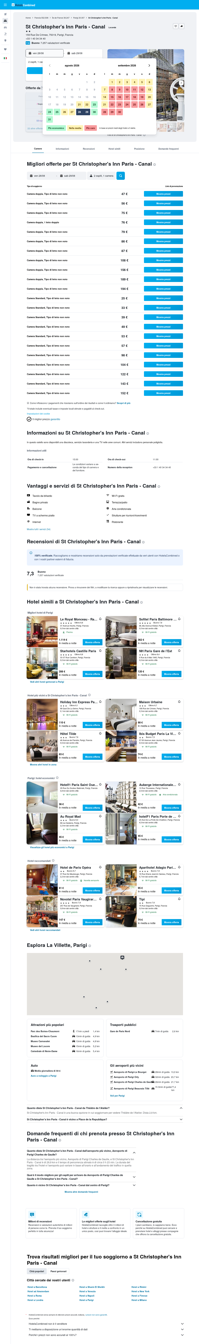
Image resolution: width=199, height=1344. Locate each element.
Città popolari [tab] (37, 1271)
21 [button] (79, 104)
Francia (38, 17)
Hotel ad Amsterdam (38, 1291)
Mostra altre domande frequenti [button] (81, 1191)
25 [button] (57, 112)
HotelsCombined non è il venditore (48, 1323)
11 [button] (57, 97)
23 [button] (94, 104)
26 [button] (64, 112)
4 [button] (57, 89)
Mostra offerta (92, 642)
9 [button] (94, 89)
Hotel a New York (140, 1291)
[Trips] (5, 49)
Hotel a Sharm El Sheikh (92, 1286)
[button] (5, 4)
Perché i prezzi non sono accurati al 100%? (52, 1335)
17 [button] (49, 104)
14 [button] (79, 97)
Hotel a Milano (139, 1300)
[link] (47, 682)
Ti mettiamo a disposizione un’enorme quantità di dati (58, 1329)
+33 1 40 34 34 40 (36, 38)
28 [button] (79, 112)
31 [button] (49, 119)
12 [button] (64, 97)
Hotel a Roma (35, 1295)
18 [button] (57, 104)
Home (28, 17)
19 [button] (64, 104)
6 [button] (72, 89)
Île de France (57, 17)
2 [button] (94, 82)
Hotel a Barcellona (37, 1286)
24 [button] (49, 112)
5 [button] (64, 89)
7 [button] (79, 89)
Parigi (75, 17)
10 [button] (49, 97)
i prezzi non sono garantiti (96, 1314)
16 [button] (94, 97)
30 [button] (94, 112)
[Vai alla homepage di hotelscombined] (23, 4)
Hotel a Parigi (86, 1300)
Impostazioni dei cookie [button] (38, 413)
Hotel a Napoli (86, 1295)
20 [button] (72, 104)
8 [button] (87, 89)
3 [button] (49, 89)
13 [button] (72, 97)
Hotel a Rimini (139, 1286)
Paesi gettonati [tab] (59, 1271)
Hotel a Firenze (139, 1295)
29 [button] (87, 112)
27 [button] (72, 112)
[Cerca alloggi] (5, 21)
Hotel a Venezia (87, 1291)
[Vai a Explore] (5, 40)
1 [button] (87, 82)
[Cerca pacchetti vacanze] (5, 34)
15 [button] (87, 97)
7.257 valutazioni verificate (55, 43)
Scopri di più (123, 403)
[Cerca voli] (5, 14)
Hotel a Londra (35, 1300)
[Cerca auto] (5, 27)
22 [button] (87, 104)
